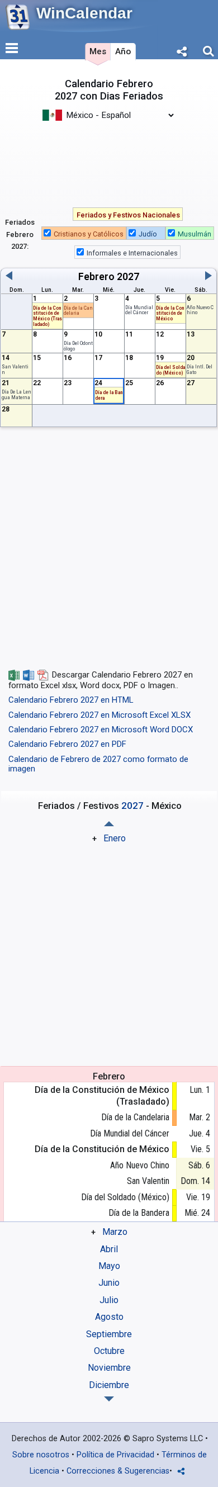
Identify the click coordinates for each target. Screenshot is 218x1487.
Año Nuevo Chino (139, 1165)
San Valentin (15, 369)
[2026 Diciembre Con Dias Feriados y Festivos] (109, 823)
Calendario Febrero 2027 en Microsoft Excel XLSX (99, 715)
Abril (109, 1249)
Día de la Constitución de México (170, 313)
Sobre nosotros (40, 1455)
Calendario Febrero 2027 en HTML (71, 700)
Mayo (109, 1266)
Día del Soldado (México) (125, 1197)
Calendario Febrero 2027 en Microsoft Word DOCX (100, 729)
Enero (114, 838)
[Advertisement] (109, 158)
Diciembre (109, 1385)
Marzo (114, 1231)
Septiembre (109, 1334)
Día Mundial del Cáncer (139, 310)
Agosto (109, 1316)
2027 (128, 276)
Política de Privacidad (115, 1455)
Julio (109, 1300)
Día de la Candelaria (78, 310)
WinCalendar (84, 13)
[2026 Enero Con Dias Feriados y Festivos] (109, 1398)
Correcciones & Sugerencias (118, 1471)
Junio (109, 1282)
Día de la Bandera (108, 395)
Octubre (109, 1351)
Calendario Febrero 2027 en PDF (67, 744)
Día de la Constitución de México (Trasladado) (102, 1096)
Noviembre (109, 1367)
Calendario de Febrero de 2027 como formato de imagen (98, 764)
